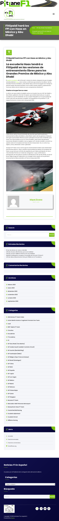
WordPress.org (12, 446)
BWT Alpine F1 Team (14, 327)
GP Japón (11, 373)
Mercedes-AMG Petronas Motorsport (19, 403)
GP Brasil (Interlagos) (14, 360)
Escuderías (11, 333)
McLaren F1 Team (13, 400)
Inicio (33, 28)
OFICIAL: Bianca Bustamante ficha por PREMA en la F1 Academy (24, 257)
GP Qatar (11, 393)
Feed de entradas (13, 439)
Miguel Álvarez (36, 199)
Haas (17, 82)
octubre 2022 (12, 298)
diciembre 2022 (12, 291)
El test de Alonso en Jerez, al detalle (16, 250)
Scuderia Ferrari (13, 417)
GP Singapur (12, 397)
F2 (8, 340)
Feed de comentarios (14, 443)
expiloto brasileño (12, 80)
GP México (11, 380)
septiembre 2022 (13, 301)
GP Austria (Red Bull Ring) (16, 350)
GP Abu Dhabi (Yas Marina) (44, 28)
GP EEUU (10, 367)
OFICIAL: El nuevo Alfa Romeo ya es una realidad (19, 252)
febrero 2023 (12, 284)
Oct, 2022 (9, 52)
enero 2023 (11, 288)
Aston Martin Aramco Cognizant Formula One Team (24, 320)
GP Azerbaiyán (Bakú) (15, 353)
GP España (11, 370)
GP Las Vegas (12, 377)
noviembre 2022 (13, 294)
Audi (9, 324)
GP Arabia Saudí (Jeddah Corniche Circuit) (21, 347)
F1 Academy (11, 337)
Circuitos (10, 330)
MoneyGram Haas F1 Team (16, 407)
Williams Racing (13, 420)
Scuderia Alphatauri (14, 413)
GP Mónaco (11, 387)
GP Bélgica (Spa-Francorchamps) (18, 357)
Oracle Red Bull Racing (15, 410)
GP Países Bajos (13, 390)
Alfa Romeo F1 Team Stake (16, 317)
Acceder (10, 436)
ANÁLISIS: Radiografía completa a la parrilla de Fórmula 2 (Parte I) (24, 255)
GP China (11, 363)
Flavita (13, 518)
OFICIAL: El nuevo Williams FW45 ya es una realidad (20, 253)
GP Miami (11, 383)
